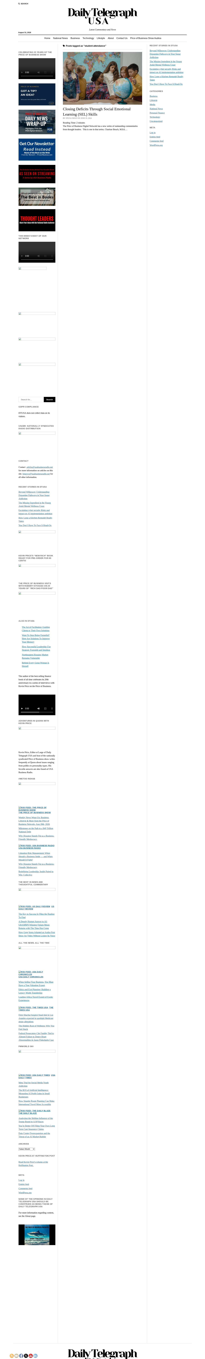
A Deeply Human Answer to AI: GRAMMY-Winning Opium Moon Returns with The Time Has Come (34, 924)
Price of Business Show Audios (145, 38)
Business (75, 38)
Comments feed (25, 1188)
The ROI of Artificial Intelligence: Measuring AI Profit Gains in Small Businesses (34, 1093)
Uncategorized (156, 121)
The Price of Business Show (35, 812)
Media (152, 104)
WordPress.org (25, 1192)
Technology (88, 38)
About (111, 38)
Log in (21, 1180)
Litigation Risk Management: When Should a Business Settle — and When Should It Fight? (36, 856)
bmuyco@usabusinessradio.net (36, 474)
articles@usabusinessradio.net (39, 467)
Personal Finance (157, 113)
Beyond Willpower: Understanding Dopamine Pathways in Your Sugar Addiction (34, 495)
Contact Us (121, 38)
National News (60, 38)
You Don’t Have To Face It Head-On (35, 525)
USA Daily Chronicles (31, 977)
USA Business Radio (30, 848)
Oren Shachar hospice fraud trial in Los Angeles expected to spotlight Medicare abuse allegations (36, 1018)
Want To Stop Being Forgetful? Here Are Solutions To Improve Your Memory (36, 638)
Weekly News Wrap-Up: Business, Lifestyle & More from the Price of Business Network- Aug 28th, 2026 (34, 820)
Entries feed (24, 1184)
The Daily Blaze (28, 1113)
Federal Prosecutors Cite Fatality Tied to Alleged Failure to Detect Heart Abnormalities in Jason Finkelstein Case (36, 1036)
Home (47, 38)
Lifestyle (101, 38)
